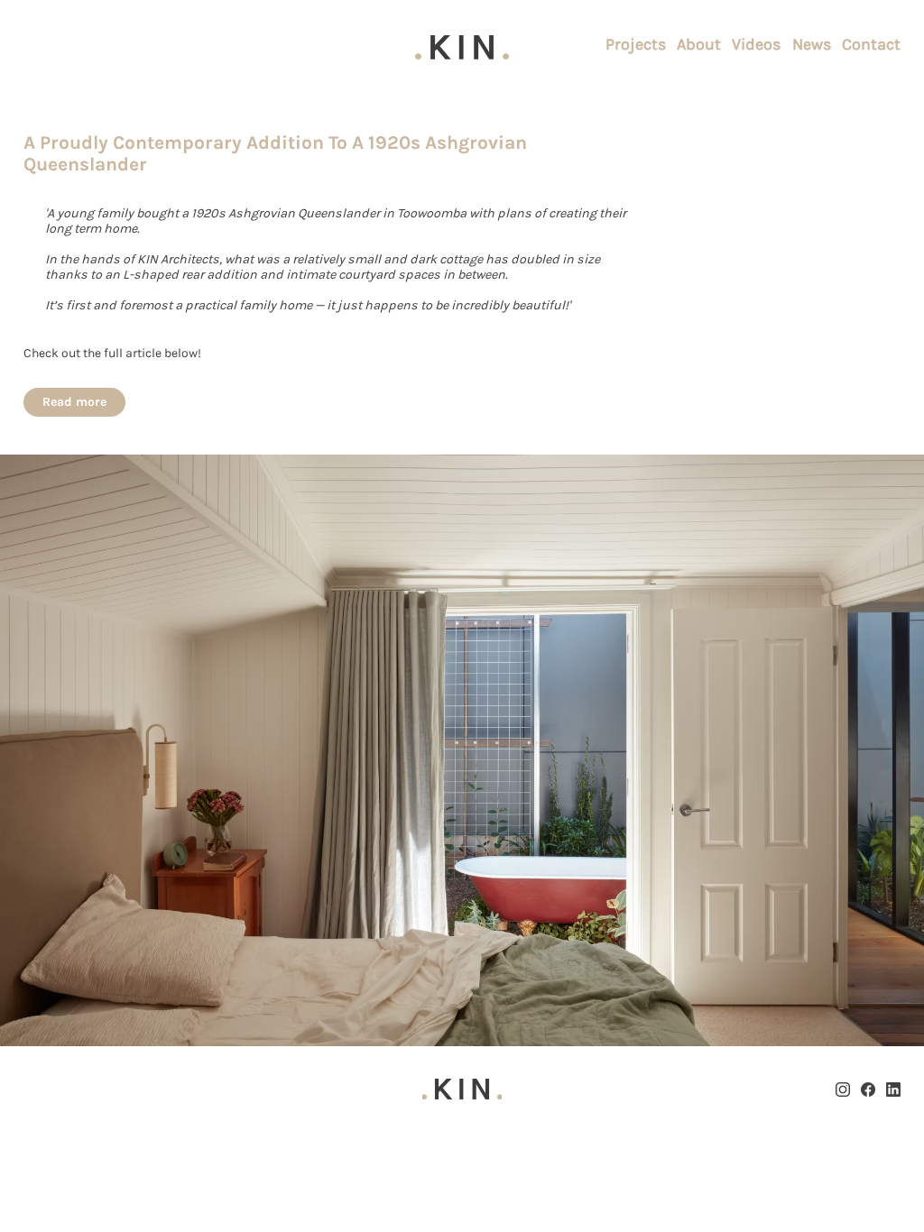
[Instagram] (843, 1089)
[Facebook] (868, 1089)
